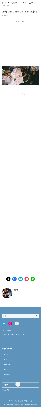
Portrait (7, 375)
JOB (5, 359)
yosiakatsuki (20, 404)
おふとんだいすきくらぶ (17, 2)
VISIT (6, 385)
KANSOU (7, 364)
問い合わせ (7, 330)
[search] (36, 316)
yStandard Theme (9, 404)
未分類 (6, 390)
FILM (6, 354)
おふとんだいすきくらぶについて (15, 334)
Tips (6, 380)
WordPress (34, 404)
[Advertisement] (20, 42)
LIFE (6, 370)
